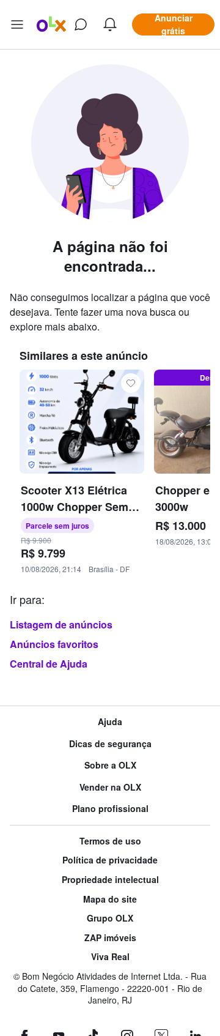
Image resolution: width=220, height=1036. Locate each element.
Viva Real (110, 957)
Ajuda (110, 722)
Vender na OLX (110, 787)
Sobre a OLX (110, 765)
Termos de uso (110, 841)
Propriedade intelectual (110, 879)
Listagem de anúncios (61, 624)
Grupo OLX (110, 918)
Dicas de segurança (110, 744)
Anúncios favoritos (54, 644)
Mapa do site (110, 899)
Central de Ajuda (48, 664)
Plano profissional (110, 808)
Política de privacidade (110, 860)
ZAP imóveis (110, 938)
